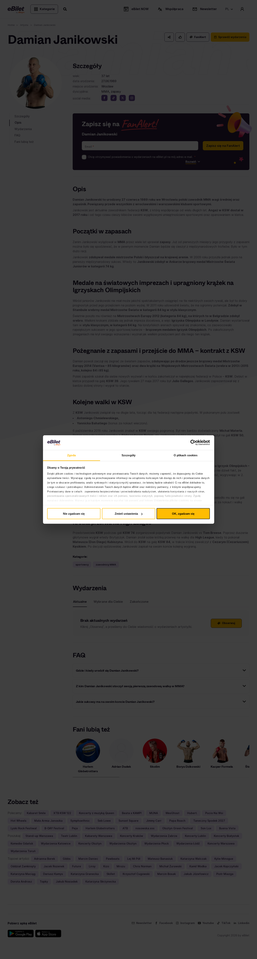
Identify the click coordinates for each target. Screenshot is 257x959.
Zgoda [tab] (71, 455)
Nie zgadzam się (74, 513)
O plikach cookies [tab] (186, 455)
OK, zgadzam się (183, 513)
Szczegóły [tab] (128, 455)
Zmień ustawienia (126, 513)
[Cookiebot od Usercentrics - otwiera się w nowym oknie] (193, 442)
